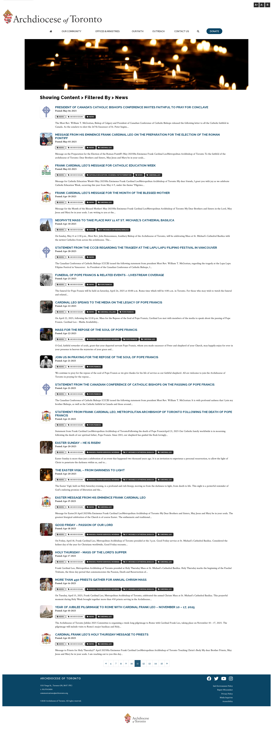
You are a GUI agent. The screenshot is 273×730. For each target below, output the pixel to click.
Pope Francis (106, 285)
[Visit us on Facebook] (209, 679)
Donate (214, 31)
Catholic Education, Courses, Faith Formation (109, 175)
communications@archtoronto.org (54, 693)
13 (150, 663)
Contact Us (181, 31)
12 (144, 663)
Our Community (71, 31)
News (61, 117)
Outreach (158, 31)
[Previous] (105, 663)
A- (262, 4)
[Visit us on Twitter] (216, 679)
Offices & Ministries (107, 31)
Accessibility (227, 701)
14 (156, 663)
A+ (256, 4)
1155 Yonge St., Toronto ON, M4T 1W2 (56, 685)
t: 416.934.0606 (46, 689)
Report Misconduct (225, 690)
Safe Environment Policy (223, 686)
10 (131, 663)
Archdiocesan (76, 117)
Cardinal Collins (108, 312)
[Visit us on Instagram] (231, 679)
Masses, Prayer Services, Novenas (103, 339)
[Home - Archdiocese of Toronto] (50, 31)
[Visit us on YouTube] (223, 679)
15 (162, 663)
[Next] (167, 663)
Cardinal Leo (106, 148)
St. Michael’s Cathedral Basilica (114, 230)
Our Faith (137, 31)
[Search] (198, 31)
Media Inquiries (226, 697)
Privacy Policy (227, 693)
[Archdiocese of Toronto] (52, 16)
